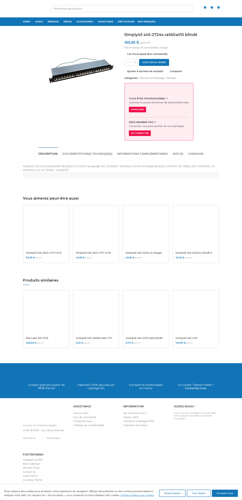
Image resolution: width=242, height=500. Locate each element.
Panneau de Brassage (152, 78)
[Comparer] (64, 213)
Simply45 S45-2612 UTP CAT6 (93, 252)
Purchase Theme (33, 479)
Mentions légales (48, 425)
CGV (34, 425)
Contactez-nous (195, 388)
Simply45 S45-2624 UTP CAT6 (44, 252)
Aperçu (64, 220)
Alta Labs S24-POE (37, 338)
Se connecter (140, 133)
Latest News (30, 475)
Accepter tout (225, 493)
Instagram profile (33, 459)
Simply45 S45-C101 (186, 338)
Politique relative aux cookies (137, 495)
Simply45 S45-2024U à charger (144, 252)
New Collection (31, 463)
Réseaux (171, 78)
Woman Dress (31, 467)
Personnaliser (172, 493)
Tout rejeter (199, 493)
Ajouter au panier (154, 62)
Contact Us (29, 471)
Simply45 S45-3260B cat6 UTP (94, 338)
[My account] (198, 8)
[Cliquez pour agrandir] (54, 94)
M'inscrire (137, 109)
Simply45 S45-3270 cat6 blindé (144, 338)
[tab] (48, 152)
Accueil (27, 425)
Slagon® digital (53, 438)
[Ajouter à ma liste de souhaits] (64, 228)
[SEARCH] (189, 8)
